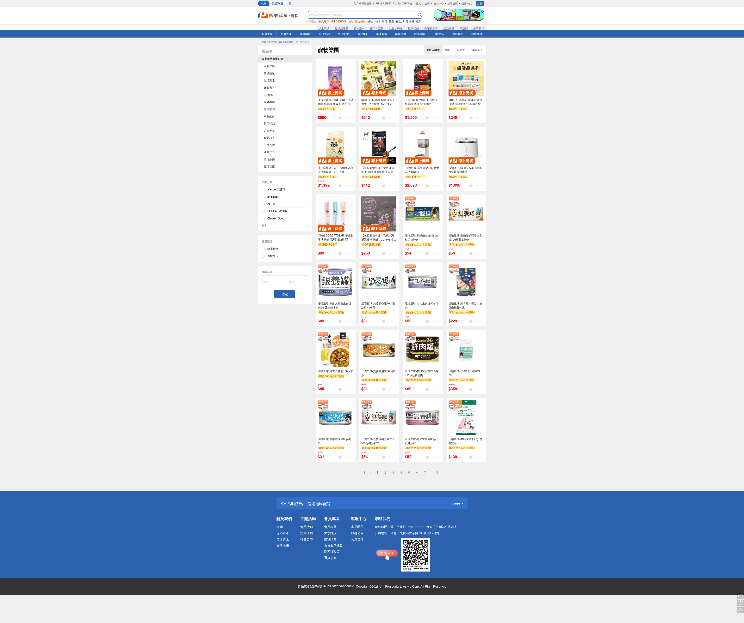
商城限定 (272, 256)
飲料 (384, 21)
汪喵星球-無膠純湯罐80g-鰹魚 (334, 441)
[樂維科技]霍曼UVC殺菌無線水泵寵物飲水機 (466, 170)
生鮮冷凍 (286, 34)
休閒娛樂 (419, 34)
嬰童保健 (400, 34)
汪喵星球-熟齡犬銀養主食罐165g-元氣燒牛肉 (334, 305)
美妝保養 (269, 66)
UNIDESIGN (338, 21)
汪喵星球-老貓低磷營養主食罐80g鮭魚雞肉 (378, 441)
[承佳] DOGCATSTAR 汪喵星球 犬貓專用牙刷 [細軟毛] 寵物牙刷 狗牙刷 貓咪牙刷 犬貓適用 (335, 237)
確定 (285, 294)
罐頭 (418, 21)
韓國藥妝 (269, 73)
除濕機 (410, 21)
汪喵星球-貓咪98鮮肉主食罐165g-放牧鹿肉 (422, 373)
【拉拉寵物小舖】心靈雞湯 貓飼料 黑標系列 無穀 (421, 102)
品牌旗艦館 (341, 28)
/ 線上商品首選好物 (288, 41)
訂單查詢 (453, 3)
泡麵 (377, 21)
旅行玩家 (269, 166)
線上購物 (272, 248)
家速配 (464, 28)
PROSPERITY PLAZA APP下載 (393, 3)
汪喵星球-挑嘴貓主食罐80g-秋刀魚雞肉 (422, 237)
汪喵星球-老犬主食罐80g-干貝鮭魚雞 (422, 441)
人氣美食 (269, 130)
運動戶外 (269, 152)
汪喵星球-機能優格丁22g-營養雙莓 (465, 441)
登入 (418, 3)
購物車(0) (467, 3)
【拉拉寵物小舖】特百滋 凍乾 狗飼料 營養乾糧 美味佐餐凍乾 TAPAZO (378, 170)
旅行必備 (269, 159)
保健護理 (269, 102)
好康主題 (267, 34)
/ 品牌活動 (272, 41)
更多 (285, 225)
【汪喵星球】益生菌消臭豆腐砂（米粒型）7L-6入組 (335, 170)
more (456, 503)
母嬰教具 (269, 138)
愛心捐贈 (360, 21)
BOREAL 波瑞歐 (277, 211)
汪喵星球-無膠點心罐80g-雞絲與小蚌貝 (378, 305)
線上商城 (324, 28)
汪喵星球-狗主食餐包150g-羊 (335, 371)
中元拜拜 (323, 21)
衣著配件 (269, 116)
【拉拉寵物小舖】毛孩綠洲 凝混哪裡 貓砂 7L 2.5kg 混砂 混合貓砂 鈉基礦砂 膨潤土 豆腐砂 (378, 237)
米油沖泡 (324, 34)
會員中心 (439, 3)
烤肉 (350, 21)
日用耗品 (269, 123)
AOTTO (271, 204)
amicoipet (273, 197)
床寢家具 (269, 87)
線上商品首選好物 (272, 59)
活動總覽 (448, 28)
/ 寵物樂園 (304, 41)
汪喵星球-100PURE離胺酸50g (464, 373)
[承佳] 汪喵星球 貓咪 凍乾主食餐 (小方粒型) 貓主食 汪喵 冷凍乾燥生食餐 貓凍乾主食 (378, 102)
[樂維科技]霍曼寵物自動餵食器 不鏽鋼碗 (422, 170)
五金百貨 (269, 145)
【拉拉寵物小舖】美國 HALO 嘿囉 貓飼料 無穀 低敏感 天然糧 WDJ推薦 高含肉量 (335, 102)
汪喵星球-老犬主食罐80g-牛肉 (422, 305)
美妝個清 (381, 34)
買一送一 (359, 28)
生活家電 (343, 34)
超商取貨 (478, 28)
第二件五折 (377, 28)
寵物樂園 (269, 109)
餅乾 (370, 21)
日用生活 (438, 34)
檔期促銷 (413, 28)
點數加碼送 (396, 28)
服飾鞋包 (476, 34)
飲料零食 (305, 34)
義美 (391, 21)
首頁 (264, 41)
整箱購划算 (431, 28)
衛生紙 (400, 21)
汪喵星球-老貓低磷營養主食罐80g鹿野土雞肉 (465, 237)
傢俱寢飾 (457, 34)
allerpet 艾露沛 (276, 189)
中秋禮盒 (311, 21)
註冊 (427, 3)
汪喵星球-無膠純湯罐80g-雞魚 (378, 373)
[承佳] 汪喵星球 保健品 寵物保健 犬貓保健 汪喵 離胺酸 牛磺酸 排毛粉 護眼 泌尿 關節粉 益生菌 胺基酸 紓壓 (466, 102)
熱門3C (362, 34)
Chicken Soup (275, 218)
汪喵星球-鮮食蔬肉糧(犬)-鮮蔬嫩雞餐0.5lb (465, 305)
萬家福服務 (365, 3)
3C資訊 (268, 95)
